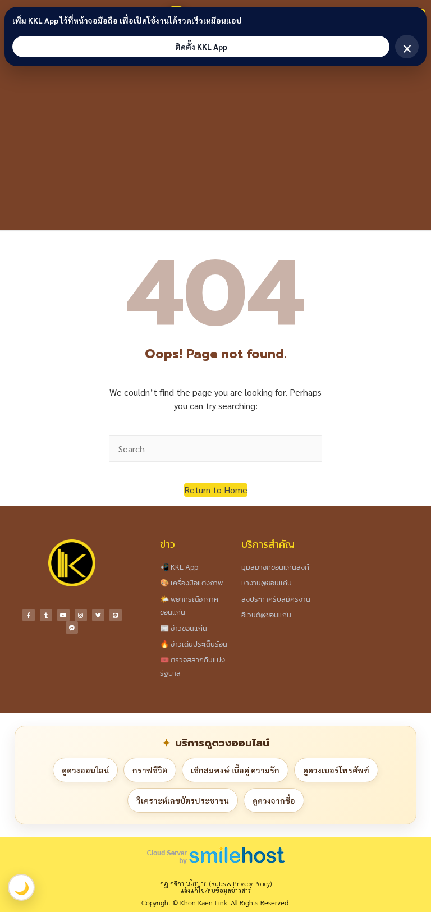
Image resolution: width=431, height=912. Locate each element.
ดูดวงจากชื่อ (274, 800)
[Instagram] (81, 615)
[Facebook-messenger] (72, 627)
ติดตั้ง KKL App (201, 47)
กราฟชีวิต (149, 770)
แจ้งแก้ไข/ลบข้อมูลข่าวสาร (215, 890)
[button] (215, 490)
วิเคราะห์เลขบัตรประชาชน (182, 800)
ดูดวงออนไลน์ (85, 770)
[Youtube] (63, 615)
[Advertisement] (215, 145)
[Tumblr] (46, 615)
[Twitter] (98, 615)
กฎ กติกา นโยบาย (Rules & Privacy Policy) (216, 883)
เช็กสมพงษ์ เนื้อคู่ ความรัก (235, 770)
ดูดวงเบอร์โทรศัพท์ (336, 770)
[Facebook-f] (28, 615)
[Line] (115, 615)
